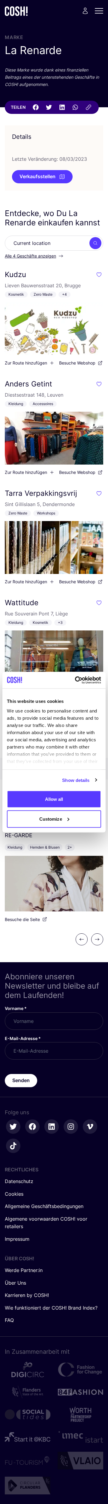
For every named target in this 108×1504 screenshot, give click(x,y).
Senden (21, 1080)
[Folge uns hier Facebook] (32, 1126)
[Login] (85, 11)
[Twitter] (49, 107)
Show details (75, 780)
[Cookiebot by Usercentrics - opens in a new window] (76, 680)
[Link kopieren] (88, 107)
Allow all (54, 799)
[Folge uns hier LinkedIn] (51, 1126)
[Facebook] (35, 107)
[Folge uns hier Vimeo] (90, 1126)
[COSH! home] (16, 11)
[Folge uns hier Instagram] (71, 1126)
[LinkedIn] (62, 107)
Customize (50, 818)
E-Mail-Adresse (23, 1038)
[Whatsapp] (75, 107)
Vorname (16, 1008)
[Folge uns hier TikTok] (13, 1146)
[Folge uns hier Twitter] (13, 1126)
